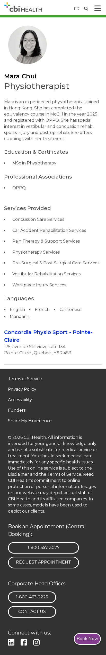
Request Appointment (43, 562)
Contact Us (32, 611)
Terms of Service (25, 379)
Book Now (87, 638)
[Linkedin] (12, 641)
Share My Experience (30, 421)
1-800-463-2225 (32, 596)
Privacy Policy (22, 389)
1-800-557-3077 (43, 547)
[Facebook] (25, 641)
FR (77, 8)
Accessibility (20, 400)
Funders (16, 410)
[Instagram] (37, 641)
